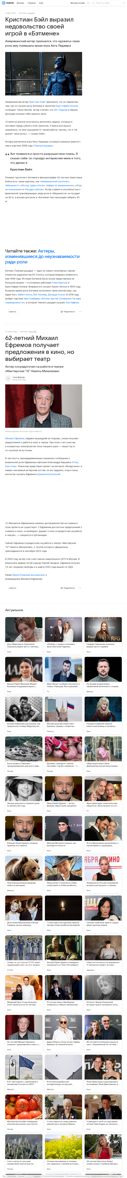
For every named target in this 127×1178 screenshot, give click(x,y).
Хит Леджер (60, 110)
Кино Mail (33, 332)
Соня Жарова (19, 377)
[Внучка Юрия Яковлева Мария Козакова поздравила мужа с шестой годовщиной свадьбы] (23, 675)
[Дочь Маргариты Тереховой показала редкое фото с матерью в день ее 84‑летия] (23, 635)
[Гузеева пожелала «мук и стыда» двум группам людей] (103, 914)
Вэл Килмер (40, 294)
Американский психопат (54, 181)
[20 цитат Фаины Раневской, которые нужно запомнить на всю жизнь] (103, 993)
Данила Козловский (49, 474)
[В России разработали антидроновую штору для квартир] (63, 1073)
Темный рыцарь (43, 145)
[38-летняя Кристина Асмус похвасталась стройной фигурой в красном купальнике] (103, 1153)
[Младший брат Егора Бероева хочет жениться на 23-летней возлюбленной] (23, 993)
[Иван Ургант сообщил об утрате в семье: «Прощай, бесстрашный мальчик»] (63, 675)
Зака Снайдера (32, 298)
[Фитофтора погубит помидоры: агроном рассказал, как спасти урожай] (23, 1113)
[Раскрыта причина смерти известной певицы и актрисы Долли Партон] (103, 715)
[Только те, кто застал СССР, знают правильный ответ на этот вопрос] (23, 954)
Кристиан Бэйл (37, 102)
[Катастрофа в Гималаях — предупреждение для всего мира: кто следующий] (23, 755)
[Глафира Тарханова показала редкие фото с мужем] (103, 635)
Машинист (12, 185)
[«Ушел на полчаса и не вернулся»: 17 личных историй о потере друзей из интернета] (103, 954)
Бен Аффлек (72, 302)
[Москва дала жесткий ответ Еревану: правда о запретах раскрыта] (63, 715)
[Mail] (3, 3)
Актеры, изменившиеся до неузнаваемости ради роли (42, 256)
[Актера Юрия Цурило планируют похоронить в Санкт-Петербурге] (63, 954)
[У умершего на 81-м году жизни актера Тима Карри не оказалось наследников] (103, 1113)
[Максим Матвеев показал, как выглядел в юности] (63, 834)
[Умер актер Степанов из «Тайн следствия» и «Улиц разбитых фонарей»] (63, 874)
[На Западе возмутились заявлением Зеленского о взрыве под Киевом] (103, 675)
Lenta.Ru (31, 13)
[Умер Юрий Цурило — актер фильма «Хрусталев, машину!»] (63, 795)
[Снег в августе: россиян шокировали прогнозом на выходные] (23, 1153)
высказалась (38, 575)
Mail (3, 1176)
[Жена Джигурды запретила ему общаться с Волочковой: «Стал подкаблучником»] (103, 795)
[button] (43, 406)
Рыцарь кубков (34, 189)
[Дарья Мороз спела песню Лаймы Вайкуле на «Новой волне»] (63, 1033)
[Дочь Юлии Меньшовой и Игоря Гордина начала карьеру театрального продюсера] (23, 914)
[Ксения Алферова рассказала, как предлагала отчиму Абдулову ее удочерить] (23, 715)
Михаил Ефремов (14, 438)
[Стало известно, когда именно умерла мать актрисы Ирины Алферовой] (63, 1113)
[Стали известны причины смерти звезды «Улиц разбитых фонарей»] (63, 914)
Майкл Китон (25, 294)
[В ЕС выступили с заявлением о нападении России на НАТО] (23, 1073)
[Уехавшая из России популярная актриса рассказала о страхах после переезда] (103, 874)
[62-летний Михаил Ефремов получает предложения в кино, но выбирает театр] (23, 1033)
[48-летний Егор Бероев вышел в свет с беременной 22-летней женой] (103, 1033)
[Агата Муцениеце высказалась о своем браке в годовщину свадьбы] (103, 834)
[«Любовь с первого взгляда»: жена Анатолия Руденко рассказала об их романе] (63, 635)
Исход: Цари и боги (33, 185)
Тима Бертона (59, 282)
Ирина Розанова (21, 575)
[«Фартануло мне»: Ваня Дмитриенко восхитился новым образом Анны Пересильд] (103, 755)
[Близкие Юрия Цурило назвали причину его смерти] (23, 834)
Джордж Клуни (56, 294)
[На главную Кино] (9, 3)
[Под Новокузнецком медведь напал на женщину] (23, 874)
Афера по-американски (60, 185)
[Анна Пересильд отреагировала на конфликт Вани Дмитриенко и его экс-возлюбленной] (103, 1073)
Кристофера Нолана (67, 106)
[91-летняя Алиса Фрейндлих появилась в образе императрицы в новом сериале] (63, 993)
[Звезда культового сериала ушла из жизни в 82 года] (23, 795)
